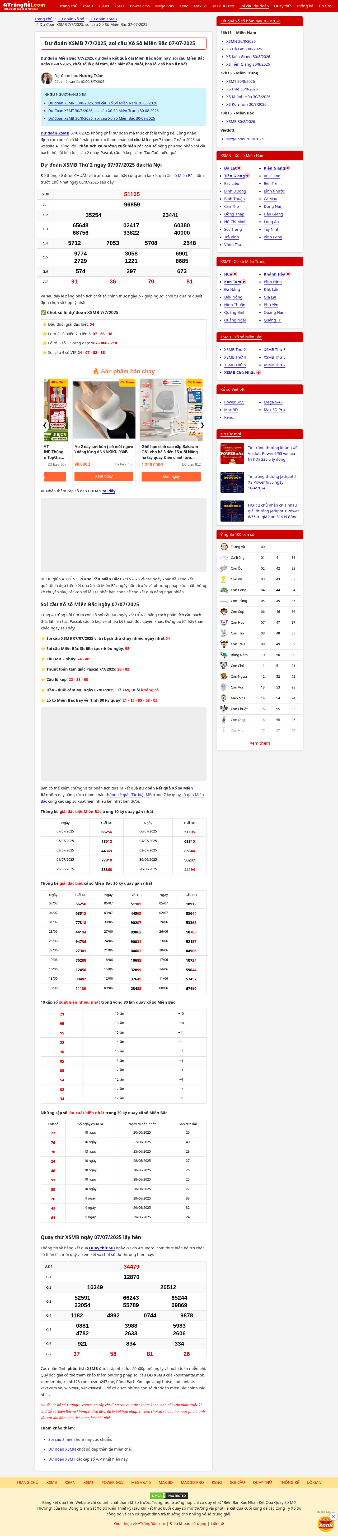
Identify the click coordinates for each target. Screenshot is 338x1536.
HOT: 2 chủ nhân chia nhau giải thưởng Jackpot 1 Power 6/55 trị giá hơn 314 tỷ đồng (273, 510)
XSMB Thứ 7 (274, 364)
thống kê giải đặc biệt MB (129, 794)
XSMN (103, 5)
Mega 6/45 (164, 5)
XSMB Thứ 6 (235, 364)
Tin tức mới (230, 433)
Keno (184, 5)
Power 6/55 (140, 5)
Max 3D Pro (223, 5)
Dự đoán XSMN (62, 1449)
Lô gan (314, 1482)
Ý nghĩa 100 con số (237, 534)
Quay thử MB (102, 1247)
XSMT (119, 5)
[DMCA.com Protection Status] (169, 1496)
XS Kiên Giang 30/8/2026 (248, 56)
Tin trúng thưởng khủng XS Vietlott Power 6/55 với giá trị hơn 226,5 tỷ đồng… (272, 453)
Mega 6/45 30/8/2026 (245, 138)
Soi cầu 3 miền (61, 1439)
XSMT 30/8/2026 (240, 81)
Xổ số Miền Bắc (180, 175)
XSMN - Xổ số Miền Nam (242, 155)
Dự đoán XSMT (61, 1459)
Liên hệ (217, 1523)
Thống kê (304, 5)
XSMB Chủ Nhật (240, 372)
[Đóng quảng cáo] (333, 1516)
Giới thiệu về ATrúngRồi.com (139, 1523)
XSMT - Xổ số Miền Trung (243, 261)
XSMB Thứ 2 (235, 349)
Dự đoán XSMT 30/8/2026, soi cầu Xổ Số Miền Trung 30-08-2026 (103, 110)
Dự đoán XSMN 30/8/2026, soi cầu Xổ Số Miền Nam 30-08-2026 (102, 102)
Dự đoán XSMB (55, 133)
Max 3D (201, 5)
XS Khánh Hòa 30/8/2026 (248, 96)
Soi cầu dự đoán (254, 5)
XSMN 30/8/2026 (241, 41)
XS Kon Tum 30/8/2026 (246, 104)
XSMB (88, 5)
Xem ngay (76, 476)
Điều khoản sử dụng (188, 1523)
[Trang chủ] (24, 6)
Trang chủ (68, 5)
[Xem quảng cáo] (326, 1524)
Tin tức (324, 5)
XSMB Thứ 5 (274, 357)
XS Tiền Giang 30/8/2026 (248, 64)
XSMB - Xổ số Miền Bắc (241, 336)
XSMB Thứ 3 (274, 349)
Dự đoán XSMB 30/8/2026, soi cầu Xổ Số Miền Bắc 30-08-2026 (101, 118)
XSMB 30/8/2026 (240, 121)
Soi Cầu (237, 1482)
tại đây (108, 490)
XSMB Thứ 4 (235, 357)
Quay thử (282, 5)
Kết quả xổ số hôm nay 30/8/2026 (250, 20)
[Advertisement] (124, 535)
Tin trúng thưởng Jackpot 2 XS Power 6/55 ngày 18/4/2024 (272, 482)
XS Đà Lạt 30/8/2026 (244, 48)
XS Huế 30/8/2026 (242, 89)
